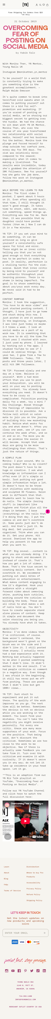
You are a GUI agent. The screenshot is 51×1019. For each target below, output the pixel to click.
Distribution (33, 867)
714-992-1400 (25, 996)
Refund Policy (33, 894)
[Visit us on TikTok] (38, 970)
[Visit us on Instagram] (6, 970)
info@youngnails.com (25, 999)
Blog (6, 879)
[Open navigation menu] (4, 4)
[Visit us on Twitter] (31, 970)
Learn (6, 867)
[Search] (40, 4)
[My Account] (37, 4)
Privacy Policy (34, 889)
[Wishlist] (44, 4)
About (6, 873)
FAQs (6, 885)
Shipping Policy (34, 900)
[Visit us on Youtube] (13, 970)
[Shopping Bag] (47, 4)
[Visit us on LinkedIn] (44, 970)
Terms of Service (12, 891)
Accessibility (33, 883)
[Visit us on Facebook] (19, 970)
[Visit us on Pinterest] (25, 970)
